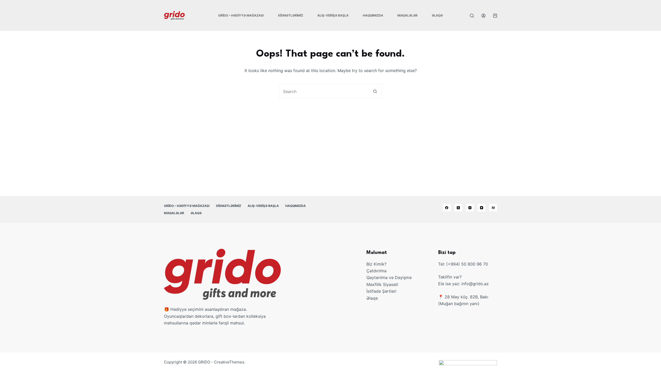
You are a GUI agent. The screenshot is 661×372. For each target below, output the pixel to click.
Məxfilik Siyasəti (382, 284)
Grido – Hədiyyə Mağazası (241, 15)
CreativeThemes (229, 362)
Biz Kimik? (376, 264)
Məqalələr (407, 15)
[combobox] (323, 91)
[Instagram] (470, 208)
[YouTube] (481, 208)
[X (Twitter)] (458, 208)
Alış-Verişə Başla (333, 15)
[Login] (483, 16)
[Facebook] (447, 208)
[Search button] (375, 91)
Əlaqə (437, 15)
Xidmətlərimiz (290, 15)
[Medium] (493, 208)
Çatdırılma (376, 270)
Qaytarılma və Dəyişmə (389, 277)
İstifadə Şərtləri (381, 291)
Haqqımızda (373, 15)
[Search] (472, 16)
